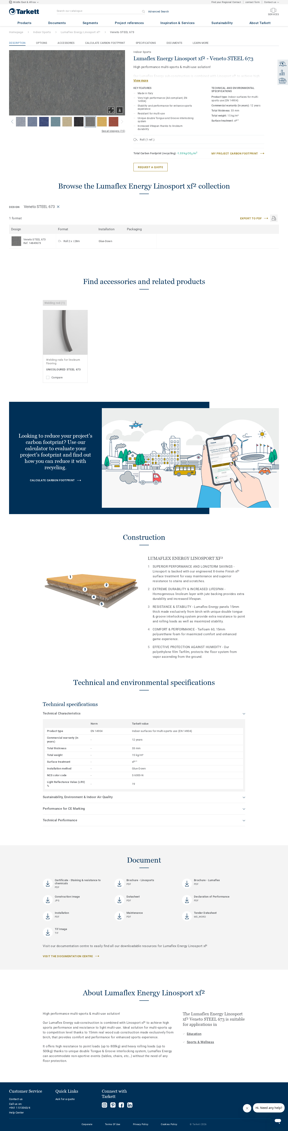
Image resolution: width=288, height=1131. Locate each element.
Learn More (201, 43)
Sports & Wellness (200, 1042)
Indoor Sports (42, 32)
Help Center (16, 1112)
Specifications (146, 43)
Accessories (66, 43)
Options (41, 43)
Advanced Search (158, 11)
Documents (174, 43)
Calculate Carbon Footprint (105, 43)
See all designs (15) (113, 131)
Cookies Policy (169, 1124)
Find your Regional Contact (226, 2)
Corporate (87, 1124)
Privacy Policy (140, 1124)
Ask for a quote (65, 1099)
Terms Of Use (112, 1124)
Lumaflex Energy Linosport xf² (80, 32)
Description (17, 43)
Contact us (16, 1099)
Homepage (16, 32)
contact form (252, 2)
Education (194, 1034)
